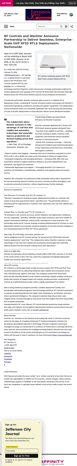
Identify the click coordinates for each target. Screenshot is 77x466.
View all (72, 3)
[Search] (61, 26)
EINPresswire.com (12, 75)
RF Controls (26, 75)
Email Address (11, 447)
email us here (9, 348)
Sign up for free (21, 456)
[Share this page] (71, 26)
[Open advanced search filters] (66, 26)
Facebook (8, 359)
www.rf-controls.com (41, 310)
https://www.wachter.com (62, 335)
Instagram (8, 356)
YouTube (7, 362)
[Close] (39, 423)
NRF (14, 251)
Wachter (7, 86)
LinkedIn (7, 353)
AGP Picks (6, 3)
